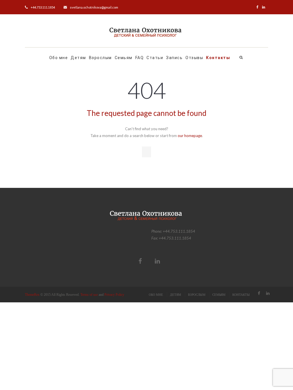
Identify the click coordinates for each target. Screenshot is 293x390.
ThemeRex (32, 295)
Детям (78, 57)
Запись (174, 57)
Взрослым (100, 57)
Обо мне (58, 57)
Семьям (123, 57)
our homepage (190, 135)
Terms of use (89, 295)
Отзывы (194, 57)
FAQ (139, 57)
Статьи (154, 57)
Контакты (218, 57)
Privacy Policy (114, 295)
